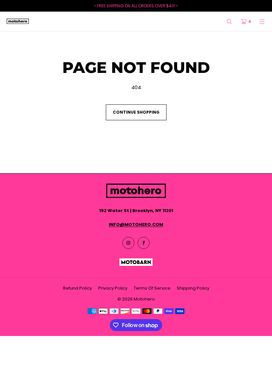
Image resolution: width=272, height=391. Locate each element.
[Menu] (258, 21)
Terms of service (152, 288)
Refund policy (77, 288)
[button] (229, 21)
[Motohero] (18, 21)
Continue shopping (136, 112)
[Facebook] (143, 243)
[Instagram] (128, 243)
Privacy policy (112, 288)
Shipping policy (193, 288)
